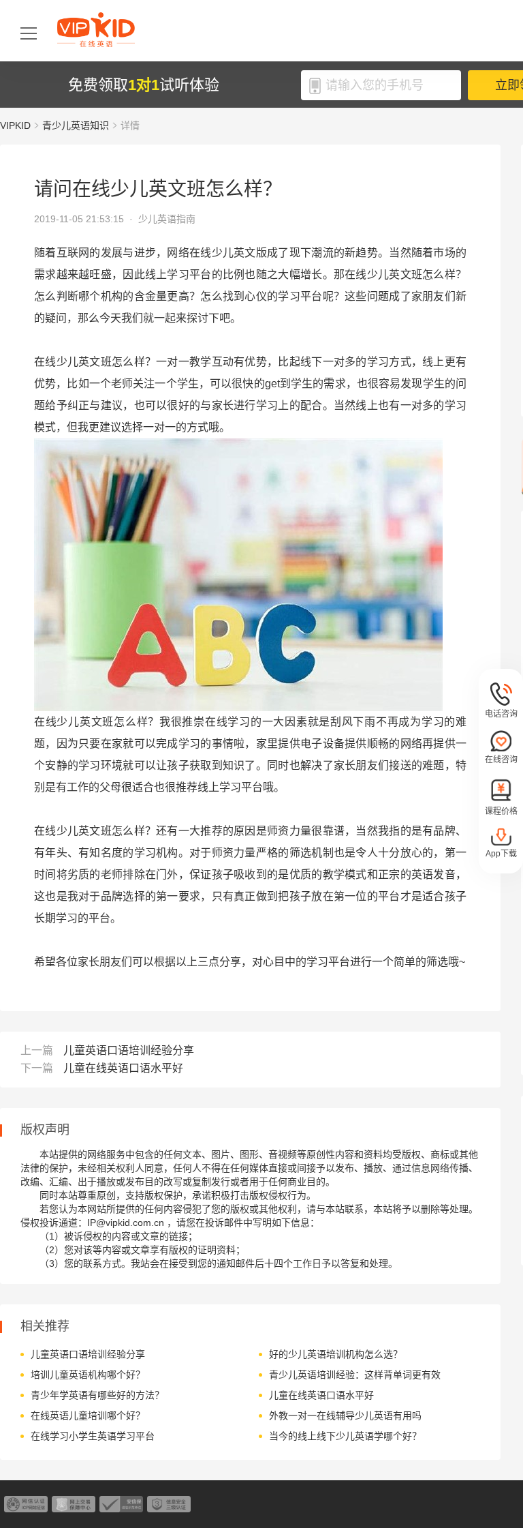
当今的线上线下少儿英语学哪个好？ (345, 1435)
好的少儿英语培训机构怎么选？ (335, 1354)
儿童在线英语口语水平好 (123, 1068)
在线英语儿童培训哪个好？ (88, 1415)
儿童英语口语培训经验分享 (128, 1050)
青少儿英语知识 (75, 125)
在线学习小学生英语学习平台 (93, 1435)
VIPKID (15, 125)
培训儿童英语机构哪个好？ (88, 1374)
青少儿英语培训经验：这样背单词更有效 (355, 1374)
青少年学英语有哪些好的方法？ (97, 1395)
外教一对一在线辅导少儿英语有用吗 (345, 1415)
